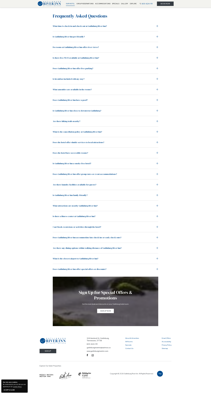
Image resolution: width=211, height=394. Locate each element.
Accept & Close (9, 390)
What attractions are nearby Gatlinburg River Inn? (75, 205)
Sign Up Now (107, 311)
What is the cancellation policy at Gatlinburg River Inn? (77, 131)
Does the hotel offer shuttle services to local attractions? (78, 142)
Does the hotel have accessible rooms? (70, 153)
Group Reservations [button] (84, 4)
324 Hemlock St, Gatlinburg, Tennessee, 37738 (98, 339)
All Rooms (129, 342)
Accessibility (166, 342)
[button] (70, 3)
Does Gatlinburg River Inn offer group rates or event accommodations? (85, 174)
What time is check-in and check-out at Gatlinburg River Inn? (80, 26)
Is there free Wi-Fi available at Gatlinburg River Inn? (76, 57)
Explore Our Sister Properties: (50, 366)
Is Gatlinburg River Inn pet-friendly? (69, 36)
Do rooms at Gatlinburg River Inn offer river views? (76, 47)
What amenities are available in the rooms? (72, 89)
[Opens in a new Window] (46, 376)
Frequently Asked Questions (80, 16)
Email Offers (166, 338)
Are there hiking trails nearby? (66, 121)
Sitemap (165, 348)
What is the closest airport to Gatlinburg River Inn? (75, 258)
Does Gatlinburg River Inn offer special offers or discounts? (79, 269)
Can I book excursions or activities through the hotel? (77, 227)
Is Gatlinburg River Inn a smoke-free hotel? (72, 163)
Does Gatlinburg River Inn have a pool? (70, 100)
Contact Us (129, 348)
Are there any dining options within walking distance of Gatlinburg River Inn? (87, 248)
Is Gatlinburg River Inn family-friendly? (70, 195)
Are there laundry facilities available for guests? (74, 184)
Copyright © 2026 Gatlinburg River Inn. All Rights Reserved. (131, 374)
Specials (128, 345)
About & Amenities (132, 338)
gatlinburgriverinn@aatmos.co (99, 347)
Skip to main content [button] (11, 1)
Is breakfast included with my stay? (68, 79)
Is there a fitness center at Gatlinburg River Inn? (74, 216)
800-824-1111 (92, 344)
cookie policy (17, 387)
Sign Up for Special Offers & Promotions (105, 295)
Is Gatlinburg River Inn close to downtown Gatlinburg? (77, 110)
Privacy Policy (166, 345)
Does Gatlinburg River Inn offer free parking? (73, 68)
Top (160, 374)
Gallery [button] (124, 4)
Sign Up (48, 351)
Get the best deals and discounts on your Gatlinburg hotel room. (105, 304)
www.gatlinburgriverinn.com (97, 351)
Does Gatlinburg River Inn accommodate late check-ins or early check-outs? (87, 237)
